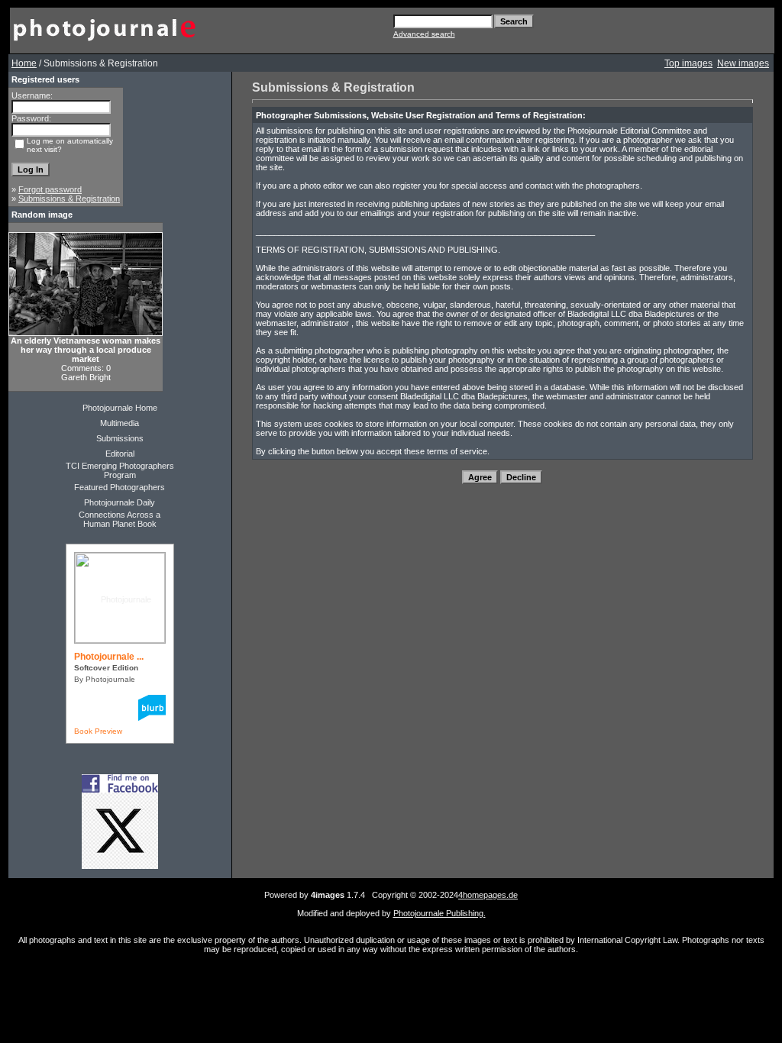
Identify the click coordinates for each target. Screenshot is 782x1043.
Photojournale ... (109, 656)
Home (24, 63)
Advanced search (424, 34)
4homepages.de (488, 894)
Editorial (119, 453)
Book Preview (98, 731)
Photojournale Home (119, 407)
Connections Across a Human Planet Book (119, 519)
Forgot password (50, 189)
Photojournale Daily (119, 502)
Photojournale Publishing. (439, 913)
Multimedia (119, 423)
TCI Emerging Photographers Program (120, 470)
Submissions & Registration (69, 198)
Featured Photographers (119, 487)
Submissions (120, 438)
